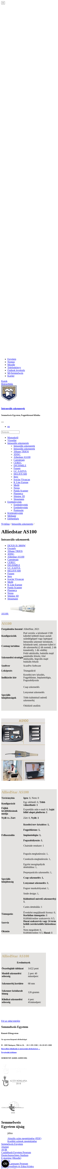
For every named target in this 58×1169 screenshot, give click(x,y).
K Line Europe (21, 482)
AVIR (4, 1149)
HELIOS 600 (20, 474)
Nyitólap (5, 524)
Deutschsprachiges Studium (14, 1155)
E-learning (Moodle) (11, 1158)
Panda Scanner (21, 490)
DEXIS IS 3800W (16, 545)
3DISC (17, 454)
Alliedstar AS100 (22, 457)
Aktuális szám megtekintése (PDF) (24, 1138)
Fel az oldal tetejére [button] (10, 1021)
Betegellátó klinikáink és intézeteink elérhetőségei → (20, 1049)
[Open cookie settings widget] (5, 1163)
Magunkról (12, 437)
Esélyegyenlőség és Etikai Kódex (17, 1166)
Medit (16, 485)
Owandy (11, 548)
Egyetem (11, 359)
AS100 (5, 613)
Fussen (17, 468)
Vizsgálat (11, 440)
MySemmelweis (15, 373)
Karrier (10, 376)
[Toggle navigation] (2, 422)
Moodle (11, 364)
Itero (16, 476)
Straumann (19, 499)
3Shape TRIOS (21, 451)
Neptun (11, 362)
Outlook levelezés (16, 370)
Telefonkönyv (14, 367)
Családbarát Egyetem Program (16, 1152)
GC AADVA (20, 471)
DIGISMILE (20, 465)
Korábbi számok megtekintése (22, 1141)
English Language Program (14, 1163)
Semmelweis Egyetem (12, 1144)
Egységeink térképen (9, 1052)
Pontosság (19, 510)
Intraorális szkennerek (13, 408)
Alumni (5, 1147)
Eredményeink (14, 502)
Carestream (19, 460)
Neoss (17, 488)
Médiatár (11, 516)
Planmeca (18, 493)
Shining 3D (19, 496)
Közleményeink (15, 513)
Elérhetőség (13, 518)
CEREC (18, 462)
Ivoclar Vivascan (22, 479)
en (8, 426)
